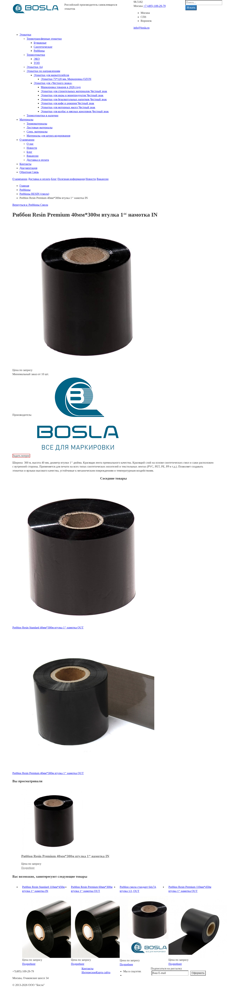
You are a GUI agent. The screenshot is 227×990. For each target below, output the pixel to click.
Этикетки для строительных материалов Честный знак (74, 91)
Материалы (26, 119)
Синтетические (43, 46)
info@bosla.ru (142, 27)
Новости (32, 147)
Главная (24, 185)
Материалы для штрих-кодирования (48, 135)
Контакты (25, 163)
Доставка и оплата (38, 159)
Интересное (89, 972)
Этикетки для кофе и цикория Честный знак (67, 103)
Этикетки (25, 34)
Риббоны (39, 50)
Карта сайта (103, 972)
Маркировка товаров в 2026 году (61, 87)
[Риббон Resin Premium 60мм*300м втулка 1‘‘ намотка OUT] (102, 926)
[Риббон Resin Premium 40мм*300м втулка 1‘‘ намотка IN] (52, 819)
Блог (29, 151)
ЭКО (37, 58)
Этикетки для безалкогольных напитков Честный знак (74, 99)
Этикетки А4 (35, 66)
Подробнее (28, 867)
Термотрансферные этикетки (44, 38)
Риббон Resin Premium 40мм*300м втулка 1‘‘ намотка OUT (48, 773)
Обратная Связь (29, 172)
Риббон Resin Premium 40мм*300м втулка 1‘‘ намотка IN (65, 856)
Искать (191, 7)
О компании (27, 139)
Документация (28, 168)
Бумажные (40, 42)
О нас (30, 143)
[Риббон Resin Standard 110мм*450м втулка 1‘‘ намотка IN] (53, 926)
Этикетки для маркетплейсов (51, 75)
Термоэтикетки (36, 54)
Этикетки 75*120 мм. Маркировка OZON (66, 79)
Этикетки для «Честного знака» (53, 83)
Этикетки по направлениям (43, 71)
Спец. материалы (37, 131)
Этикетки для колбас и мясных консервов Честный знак (75, 111)
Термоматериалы (37, 123)
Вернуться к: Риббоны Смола (30, 204)
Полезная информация (71, 178)
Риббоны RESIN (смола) (34, 193)
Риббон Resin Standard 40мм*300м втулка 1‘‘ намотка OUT (48, 627)
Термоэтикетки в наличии (42, 115)
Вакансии (32, 155)
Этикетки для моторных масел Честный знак (68, 107)
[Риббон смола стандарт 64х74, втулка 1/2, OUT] (151, 926)
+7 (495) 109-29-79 (154, 5)
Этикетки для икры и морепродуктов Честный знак (72, 95)
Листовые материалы (39, 127)
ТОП (37, 62)
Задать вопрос (21, 455)
